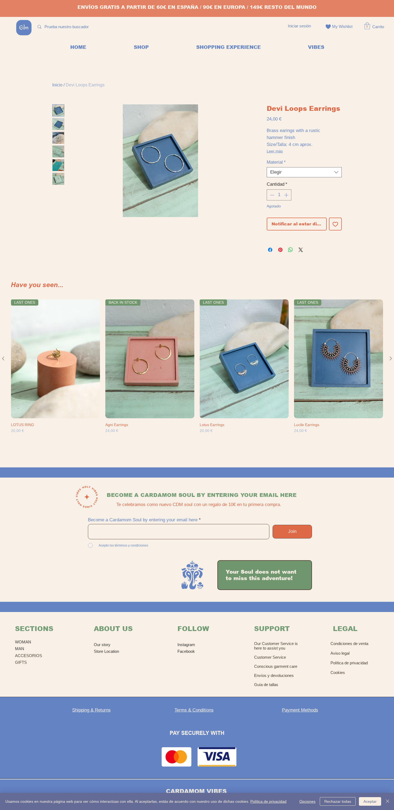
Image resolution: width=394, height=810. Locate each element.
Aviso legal (340, 653)
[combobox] (304, 172)
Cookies (337, 672)
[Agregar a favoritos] (335, 224)
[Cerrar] (387, 801)
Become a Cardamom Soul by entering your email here (143, 520)
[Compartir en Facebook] (270, 250)
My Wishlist (342, 26)
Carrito (378, 26)
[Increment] (287, 195)
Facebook (186, 651)
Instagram (186, 644)
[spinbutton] (279, 195)
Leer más (275, 151)
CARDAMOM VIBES (196, 791)
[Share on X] (301, 250)
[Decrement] (271, 195)
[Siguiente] (391, 358)
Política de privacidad (349, 663)
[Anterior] (3, 358)
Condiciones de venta (349, 643)
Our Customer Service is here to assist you (276, 645)
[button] (367, 25)
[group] (197, 374)
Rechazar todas (337, 801)
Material (276, 162)
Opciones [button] (307, 801)
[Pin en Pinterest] (280, 250)
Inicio (57, 85)
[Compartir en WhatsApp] (290, 250)
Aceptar (370, 801)
